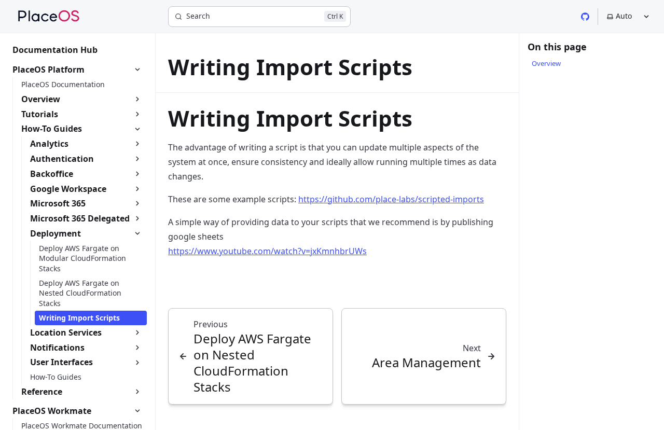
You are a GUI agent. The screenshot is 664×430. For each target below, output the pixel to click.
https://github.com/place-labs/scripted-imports (391, 199)
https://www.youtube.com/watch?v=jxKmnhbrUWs (267, 251)
